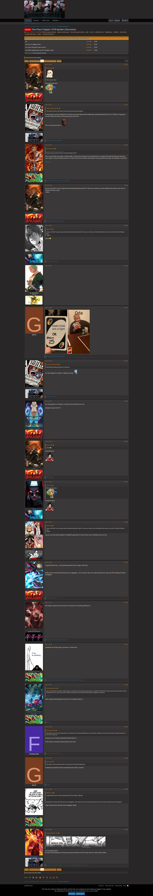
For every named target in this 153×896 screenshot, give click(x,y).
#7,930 (126, 441)
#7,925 (126, 225)
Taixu (34, 91)
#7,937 (126, 727)
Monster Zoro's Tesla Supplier (34, 712)
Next (58, 61)
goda (87, 32)
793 (55, 61)
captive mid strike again (63, 32)
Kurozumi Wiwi (34, 671)
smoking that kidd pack (48, 34)
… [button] (32, 61)
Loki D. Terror (34, 172)
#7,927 (126, 307)
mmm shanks (123, 32)
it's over (92, 32)
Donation (36, 20)
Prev (27, 61)
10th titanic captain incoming (49, 32)
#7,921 (126, 64)
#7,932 (126, 522)
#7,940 (126, 829)
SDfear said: (49, 68)
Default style (29, 885)
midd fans (115, 32)
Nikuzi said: (49, 761)
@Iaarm (70, 835)
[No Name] (34, 856)
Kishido (34, 589)
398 (45, 61)
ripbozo (39, 34)
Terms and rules (109, 885)
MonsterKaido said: (51, 688)
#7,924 (126, 185)
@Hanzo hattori (59, 151)
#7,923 (126, 145)
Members (55, 20)
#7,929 (126, 401)
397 (42, 61)
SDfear (34, 509)
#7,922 (126, 104)
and (58, 181)
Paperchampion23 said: (52, 108)
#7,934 (126, 602)
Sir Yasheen (34, 816)
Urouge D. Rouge (34, 428)
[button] (40, 20)
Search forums (35, 23)
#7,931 (126, 481)
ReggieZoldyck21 (34, 132)
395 (35, 61)
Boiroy (34, 253)
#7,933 (126, 562)
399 (49, 61)
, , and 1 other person (66, 680)
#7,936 (126, 684)
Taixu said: (49, 229)
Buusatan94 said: (50, 730)
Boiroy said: (49, 445)
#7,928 (126, 361)
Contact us (101, 885)
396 (39, 61)
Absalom (27, 32)
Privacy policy (118, 885)
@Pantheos (57, 835)
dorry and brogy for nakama (77, 32)
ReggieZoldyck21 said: (52, 833)
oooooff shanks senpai (30, 34)
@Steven (47, 162)
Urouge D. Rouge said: (52, 364)
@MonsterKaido (50, 151)
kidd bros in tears (99, 32)
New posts (27, 23)
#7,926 (126, 266)
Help (124, 885)
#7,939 (126, 789)
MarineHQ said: (50, 148)
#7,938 (126, 758)
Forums (28, 20)
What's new (45, 20)
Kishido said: (49, 793)
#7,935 (126, 644)
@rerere (52, 835)
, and (55, 221)
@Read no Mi (64, 835)
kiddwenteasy (108, 32)
